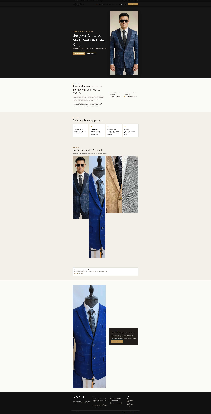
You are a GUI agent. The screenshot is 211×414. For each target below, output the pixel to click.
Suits (97, 4)
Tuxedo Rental (105, 4)
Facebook (113, 403)
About (117, 4)
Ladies (109, 4)
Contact (124, 4)
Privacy (128, 406)
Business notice (130, 404)
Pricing (128, 403)
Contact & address (91, 53)
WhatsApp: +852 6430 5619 (115, 398)
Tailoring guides (130, 400)
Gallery (120, 4)
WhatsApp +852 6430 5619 (117, 341)
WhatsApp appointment (79, 53)
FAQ (128, 401)
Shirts (100, 4)
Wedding (113, 4)
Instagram (119, 403)
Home (94, 4)
